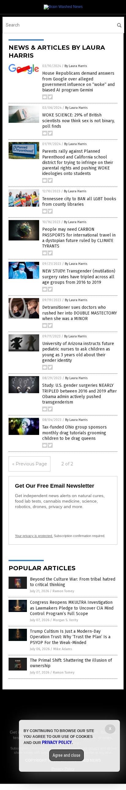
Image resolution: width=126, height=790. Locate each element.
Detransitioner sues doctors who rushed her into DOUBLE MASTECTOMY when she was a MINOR (79, 313)
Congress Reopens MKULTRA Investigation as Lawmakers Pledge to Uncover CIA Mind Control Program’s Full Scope (71, 608)
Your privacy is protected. (34, 536)
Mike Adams (62, 649)
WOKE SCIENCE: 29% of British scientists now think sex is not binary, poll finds (78, 120)
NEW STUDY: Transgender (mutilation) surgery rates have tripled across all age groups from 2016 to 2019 (78, 277)
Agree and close (66, 755)
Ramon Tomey (63, 591)
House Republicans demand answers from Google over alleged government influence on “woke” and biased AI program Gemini (78, 82)
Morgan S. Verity (65, 620)
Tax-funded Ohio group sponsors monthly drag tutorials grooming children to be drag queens (74, 433)
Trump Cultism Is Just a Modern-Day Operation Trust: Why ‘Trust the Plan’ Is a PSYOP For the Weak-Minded (70, 637)
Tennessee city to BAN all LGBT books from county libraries (79, 201)
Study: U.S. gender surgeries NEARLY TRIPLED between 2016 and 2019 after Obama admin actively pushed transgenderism (79, 394)
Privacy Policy (57, 742)
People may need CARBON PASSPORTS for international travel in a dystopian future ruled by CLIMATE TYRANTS (79, 238)
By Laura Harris (76, 66)
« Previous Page (29, 464)
